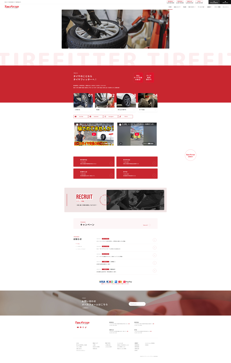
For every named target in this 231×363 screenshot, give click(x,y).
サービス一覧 (201, 7)
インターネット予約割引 (150, 343)
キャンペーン (226, 7)
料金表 (184, 7)
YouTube (81, 116)
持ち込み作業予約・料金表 (81, 344)
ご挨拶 (94, 344)
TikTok (126, 116)
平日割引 (147, 344)
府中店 (136, 350)
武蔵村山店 (137, 348)
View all (145, 225)
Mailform (134, 304)
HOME (170, 7)
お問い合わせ (79, 348)
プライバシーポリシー (80, 350)
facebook (96, 116)
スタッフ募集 (217, 7)
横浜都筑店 (137, 344)
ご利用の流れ (108, 344)
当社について (177, 7)
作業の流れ (95, 348)
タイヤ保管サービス (121, 346)
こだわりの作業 (108, 346)
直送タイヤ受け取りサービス (123, 344)
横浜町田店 (137, 346)
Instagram (111, 116)
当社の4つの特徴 (96, 346)
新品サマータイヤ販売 (121, 348)
